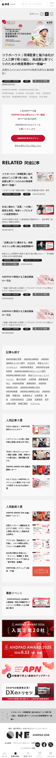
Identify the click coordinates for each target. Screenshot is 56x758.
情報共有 (16, 395)
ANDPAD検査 (8, 93)
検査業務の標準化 (20, 97)
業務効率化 (31, 383)
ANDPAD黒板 (18, 383)
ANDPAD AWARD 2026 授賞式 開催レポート (18, 468)
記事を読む (15, 756)
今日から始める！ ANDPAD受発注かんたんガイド (18, 427)
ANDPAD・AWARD (11, 81)
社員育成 (33, 97)
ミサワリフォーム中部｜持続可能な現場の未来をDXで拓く (18, 440)
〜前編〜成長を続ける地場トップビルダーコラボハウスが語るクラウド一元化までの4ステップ (27, 323)
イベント (39, 756)
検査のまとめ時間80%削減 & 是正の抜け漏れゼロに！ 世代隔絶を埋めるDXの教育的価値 (28, 255)
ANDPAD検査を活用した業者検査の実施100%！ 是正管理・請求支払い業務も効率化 (27, 220)
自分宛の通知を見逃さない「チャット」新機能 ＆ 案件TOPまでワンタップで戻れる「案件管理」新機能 (17, 557)
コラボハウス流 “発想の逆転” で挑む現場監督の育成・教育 (25, 190)
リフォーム (35, 403)
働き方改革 (21, 379)
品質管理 (46, 93)
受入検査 (30, 93)
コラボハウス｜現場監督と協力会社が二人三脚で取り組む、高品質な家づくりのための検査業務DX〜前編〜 (17, 179)
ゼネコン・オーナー (32, 260)
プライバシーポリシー (21, 743)
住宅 (26, 81)
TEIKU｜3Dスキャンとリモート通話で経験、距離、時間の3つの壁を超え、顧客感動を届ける (18, 456)
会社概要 (8, 743)
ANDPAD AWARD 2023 (29, 90)
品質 (38, 93)
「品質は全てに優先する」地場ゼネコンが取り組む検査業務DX (17, 244)
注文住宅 (31, 363)
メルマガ (50, 756)
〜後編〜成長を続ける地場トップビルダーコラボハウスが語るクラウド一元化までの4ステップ (27, 289)
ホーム (3, 715)
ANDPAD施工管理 (13, 359)
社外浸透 (43, 97)
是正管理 (6, 97)
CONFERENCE (17, 399)
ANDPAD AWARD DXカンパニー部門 (30, 371)
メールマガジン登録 (28, 748)
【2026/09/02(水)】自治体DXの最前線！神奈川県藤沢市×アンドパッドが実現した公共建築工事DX (18, 603)
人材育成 (20, 93)
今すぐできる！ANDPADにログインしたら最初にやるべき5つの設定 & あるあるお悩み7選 (18, 483)
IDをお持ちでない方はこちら (28, 145)
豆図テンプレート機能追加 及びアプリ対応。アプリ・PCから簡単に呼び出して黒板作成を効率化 (18, 529)
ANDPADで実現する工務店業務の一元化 (17, 279)
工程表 (29, 399)
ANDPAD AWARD (10, 90)
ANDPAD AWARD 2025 (16, 375)
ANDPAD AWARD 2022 (30, 391)
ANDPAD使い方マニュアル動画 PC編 (17, 569)
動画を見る (28, 756)
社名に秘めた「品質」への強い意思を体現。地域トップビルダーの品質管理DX (17, 210)
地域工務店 (23, 403)
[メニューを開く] (52, 4)
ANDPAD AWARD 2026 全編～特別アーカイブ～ (18, 514)
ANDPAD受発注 (26, 367)
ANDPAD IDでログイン (28, 138)
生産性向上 (27, 395)
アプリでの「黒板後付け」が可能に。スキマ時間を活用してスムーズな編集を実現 (17, 543)
